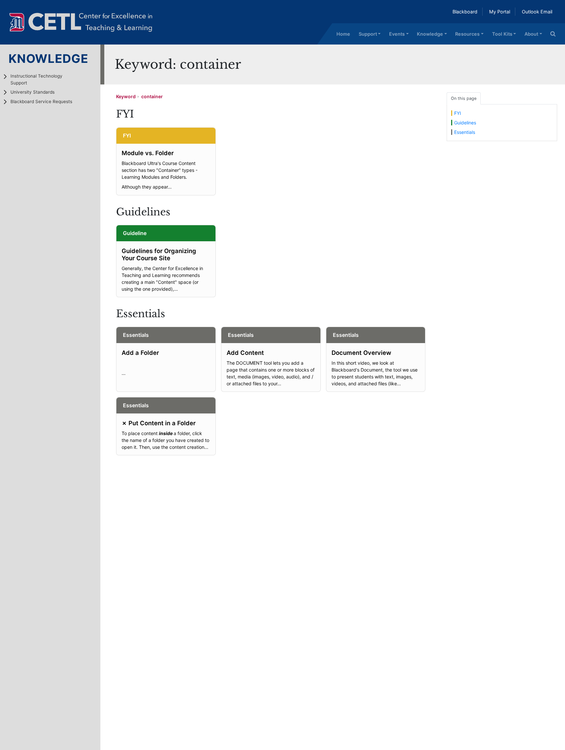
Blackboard (465, 11)
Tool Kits (502, 34)
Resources (467, 34)
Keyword (126, 96)
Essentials (464, 132)
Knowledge (430, 34)
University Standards (32, 92)
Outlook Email (537, 11)
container (152, 96)
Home (343, 34)
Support (368, 34)
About (531, 34)
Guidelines (465, 122)
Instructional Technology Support (36, 79)
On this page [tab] (463, 98)
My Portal (499, 11)
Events (397, 34)
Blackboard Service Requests (41, 101)
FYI (457, 113)
